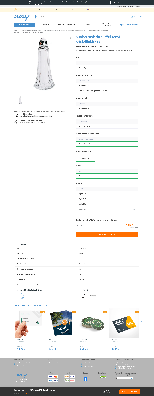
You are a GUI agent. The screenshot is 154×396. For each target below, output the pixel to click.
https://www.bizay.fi (47, 9)
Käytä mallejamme (21, 365)
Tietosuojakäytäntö (122, 365)
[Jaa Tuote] (70, 38)
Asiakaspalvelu (120, 6)
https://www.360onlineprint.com (98, 9)
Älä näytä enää (118, 3)
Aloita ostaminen (107, 234)
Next (141, 322)
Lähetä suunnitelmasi (22, 363)
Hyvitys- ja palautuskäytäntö (125, 367)
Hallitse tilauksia (87, 367)
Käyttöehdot (120, 363)
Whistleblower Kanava (123, 368)
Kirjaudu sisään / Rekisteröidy (129, 25)
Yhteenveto (27, 393)
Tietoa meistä (53, 363)
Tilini (83, 365)
